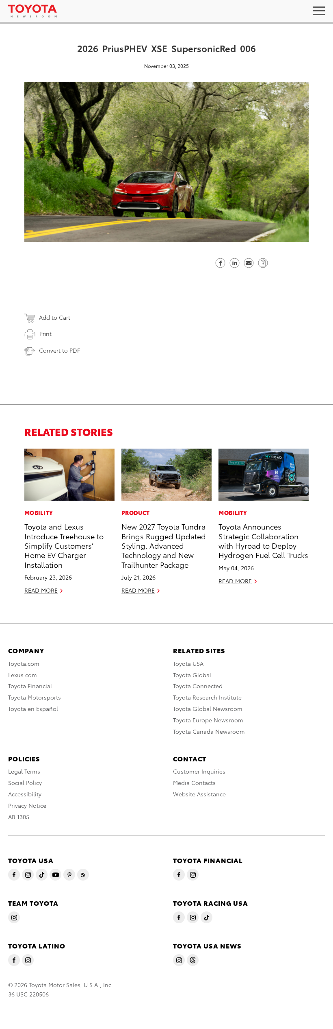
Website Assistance (199, 794)
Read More (41, 590)
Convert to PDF (59, 350)
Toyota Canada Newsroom (209, 731)
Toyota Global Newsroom (207, 708)
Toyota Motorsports (34, 697)
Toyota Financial (30, 686)
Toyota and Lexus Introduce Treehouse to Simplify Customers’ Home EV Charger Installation (64, 545)
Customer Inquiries (199, 771)
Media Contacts (194, 782)
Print (45, 333)
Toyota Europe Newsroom (208, 720)
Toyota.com (23, 663)
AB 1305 (18, 817)
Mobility (38, 512)
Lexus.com (22, 675)
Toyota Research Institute (207, 697)
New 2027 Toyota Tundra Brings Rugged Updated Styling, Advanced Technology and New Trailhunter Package (163, 545)
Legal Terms (24, 771)
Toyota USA (188, 663)
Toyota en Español (33, 708)
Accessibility (24, 794)
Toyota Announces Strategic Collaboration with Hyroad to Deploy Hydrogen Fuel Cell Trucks (263, 540)
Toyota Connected (198, 686)
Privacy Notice (27, 805)
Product (135, 512)
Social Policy (25, 782)
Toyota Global (192, 675)
